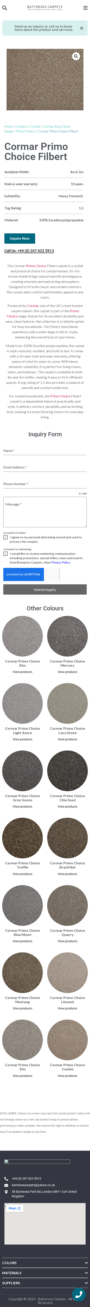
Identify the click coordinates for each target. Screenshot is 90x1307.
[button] (76, 56)
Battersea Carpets (45, 7)
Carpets (21, 126)
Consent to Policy (15, 532)
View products (22, 671)
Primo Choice (25, 131)
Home (8, 126)
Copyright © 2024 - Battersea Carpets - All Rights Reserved (45, 1301)
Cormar (35, 126)
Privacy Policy (60, 562)
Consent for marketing (17, 549)
